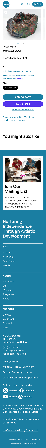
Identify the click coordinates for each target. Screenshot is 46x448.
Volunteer (8, 319)
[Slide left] (18, 44)
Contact (7, 323)
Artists (7, 252)
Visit (5, 327)
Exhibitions (9, 261)
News (6, 298)
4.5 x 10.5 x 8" (10, 88)
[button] (22, 4)
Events (6, 265)
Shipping (7, 71)
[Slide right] (28, 44)
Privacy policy (23, 439)
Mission (7, 290)
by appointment (31, 377)
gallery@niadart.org (14, 350)
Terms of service (35, 439)
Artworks (8, 257)
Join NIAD (8, 281)
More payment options (23, 109)
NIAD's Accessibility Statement (20, 430)
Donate (7, 315)
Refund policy (11, 439)
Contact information (30, 443)
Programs (8, 294)
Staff (5, 286)
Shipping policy (16, 443)
